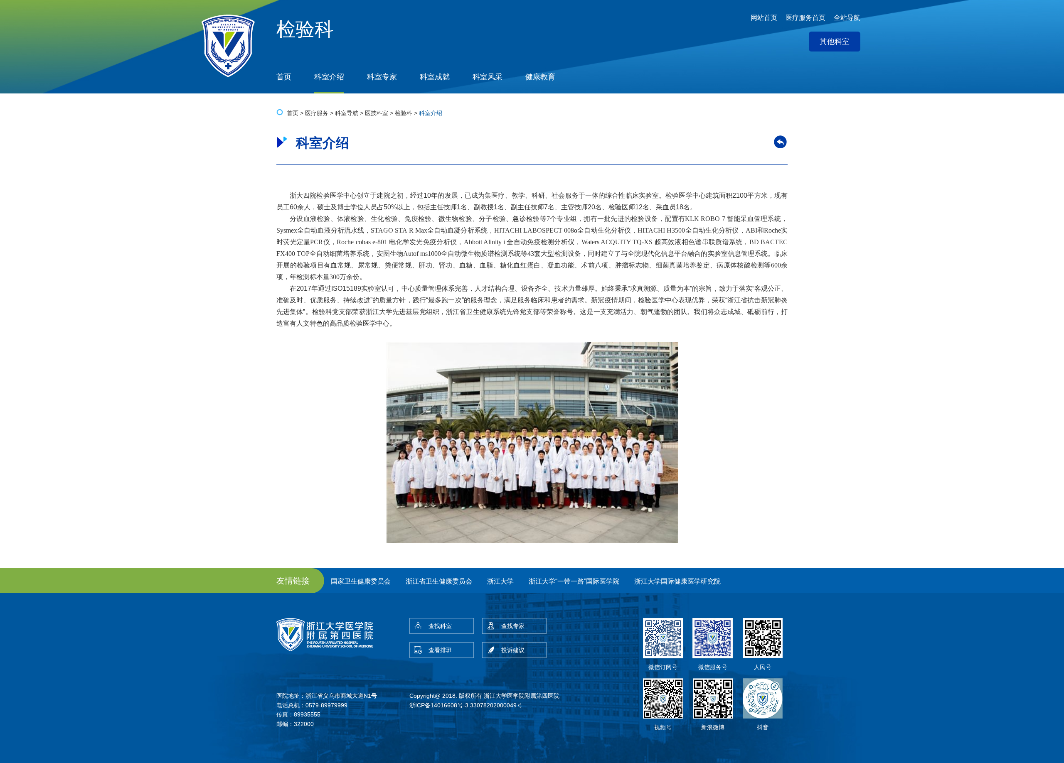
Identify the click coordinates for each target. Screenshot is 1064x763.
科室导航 (346, 113)
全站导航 (847, 17)
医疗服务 (316, 113)
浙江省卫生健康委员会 (439, 581)
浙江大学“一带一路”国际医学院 (574, 581)
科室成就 (435, 77)
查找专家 (513, 626)
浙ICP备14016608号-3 (438, 705)
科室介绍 (329, 77)
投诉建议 (513, 650)
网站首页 (764, 17)
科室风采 (487, 77)
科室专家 (382, 77)
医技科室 (376, 113)
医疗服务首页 (805, 17)
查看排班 (440, 650)
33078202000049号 (496, 705)
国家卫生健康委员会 (361, 581)
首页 (283, 77)
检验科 (403, 113)
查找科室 (440, 626)
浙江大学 (500, 581)
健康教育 (540, 77)
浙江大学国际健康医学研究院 (677, 581)
